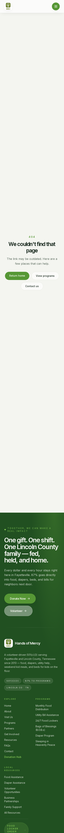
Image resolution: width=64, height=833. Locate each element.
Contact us (32, 286)
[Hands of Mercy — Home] (8, 6)
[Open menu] (56, 6)
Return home (17, 275)
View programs (45, 275)
